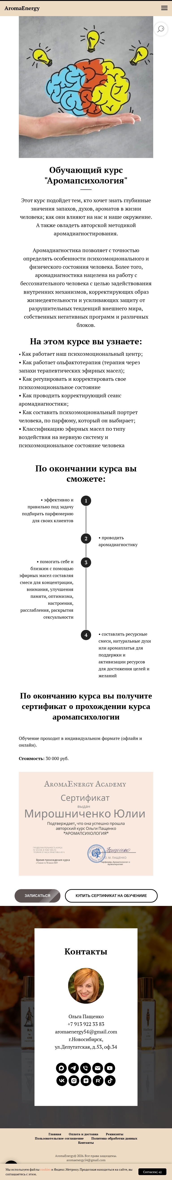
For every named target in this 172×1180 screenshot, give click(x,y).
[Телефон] (85, 1068)
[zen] (86, 1080)
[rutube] (98, 1080)
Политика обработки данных (114, 1138)
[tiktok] (110, 1080)
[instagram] (74, 1080)
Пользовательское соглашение (59, 1138)
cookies (45, 1169)
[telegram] (73, 1068)
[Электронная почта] (97, 1068)
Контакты (86, 1142)
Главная (55, 1134)
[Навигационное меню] (164, 8)
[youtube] (109, 1068)
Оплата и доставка (83, 1134)
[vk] (61, 1080)
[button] (37, 896)
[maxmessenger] (61, 1068)
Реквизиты (114, 1134)
